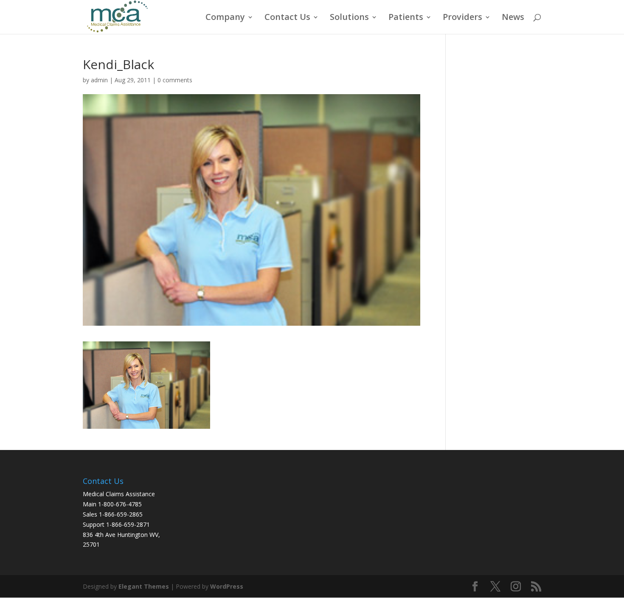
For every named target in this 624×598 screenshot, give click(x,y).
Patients (405, 18)
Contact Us (287, 18)
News (513, 18)
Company (225, 18)
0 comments (174, 80)
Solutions (349, 18)
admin (99, 80)
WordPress (226, 586)
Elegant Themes (143, 586)
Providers (462, 18)
